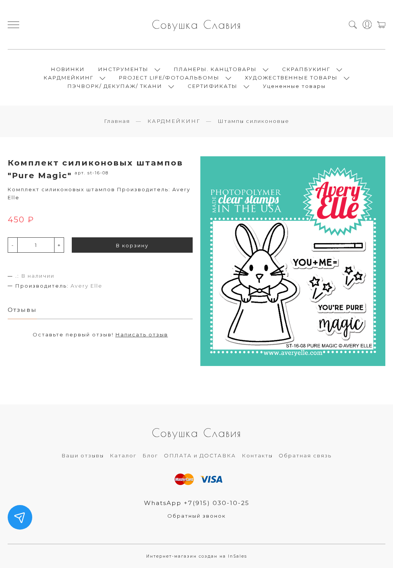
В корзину (132, 245)
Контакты (257, 455)
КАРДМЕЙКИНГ (69, 78)
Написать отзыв (142, 334)
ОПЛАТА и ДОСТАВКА (200, 455)
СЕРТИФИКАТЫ (213, 86)
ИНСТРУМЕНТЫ (123, 69)
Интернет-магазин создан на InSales (196, 556)
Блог (150, 455)
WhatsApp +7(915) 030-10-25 (196, 503)
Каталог (123, 455)
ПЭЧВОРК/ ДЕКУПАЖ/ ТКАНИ (115, 86)
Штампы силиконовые (253, 121)
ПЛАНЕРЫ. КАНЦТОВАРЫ (215, 69)
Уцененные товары (294, 86)
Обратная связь (305, 455)
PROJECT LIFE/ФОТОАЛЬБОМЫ (169, 78)
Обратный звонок (196, 516)
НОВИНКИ (68, 69)
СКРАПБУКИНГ (306, 69)
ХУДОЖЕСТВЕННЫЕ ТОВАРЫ (291, 78)
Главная (117, 121)
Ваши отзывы (82, 455)
